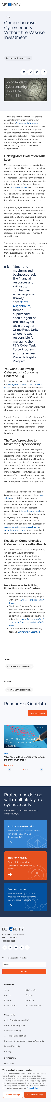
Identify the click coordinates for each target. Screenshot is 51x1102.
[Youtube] (16, 947)
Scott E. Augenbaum (22, 304)
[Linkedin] (4, 947)
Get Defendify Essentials (29, 631)
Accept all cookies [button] (35, 1094)
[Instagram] (27, 947)
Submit (24, 971)
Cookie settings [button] (13, 1094)
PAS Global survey (19, 187)
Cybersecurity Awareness (18, 58)
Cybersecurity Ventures (27, 123)
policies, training (31, 527)
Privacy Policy (32, 1088)
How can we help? (17, 857)
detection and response (15, 530)
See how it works (17, 889)
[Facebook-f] (21, 947)
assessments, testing (14, 527)
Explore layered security (21, 826)
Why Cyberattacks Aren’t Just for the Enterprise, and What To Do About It (26, 622)
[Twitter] (10, 947)
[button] (47, 4)
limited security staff (30, 511)
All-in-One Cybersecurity (19, 689)
